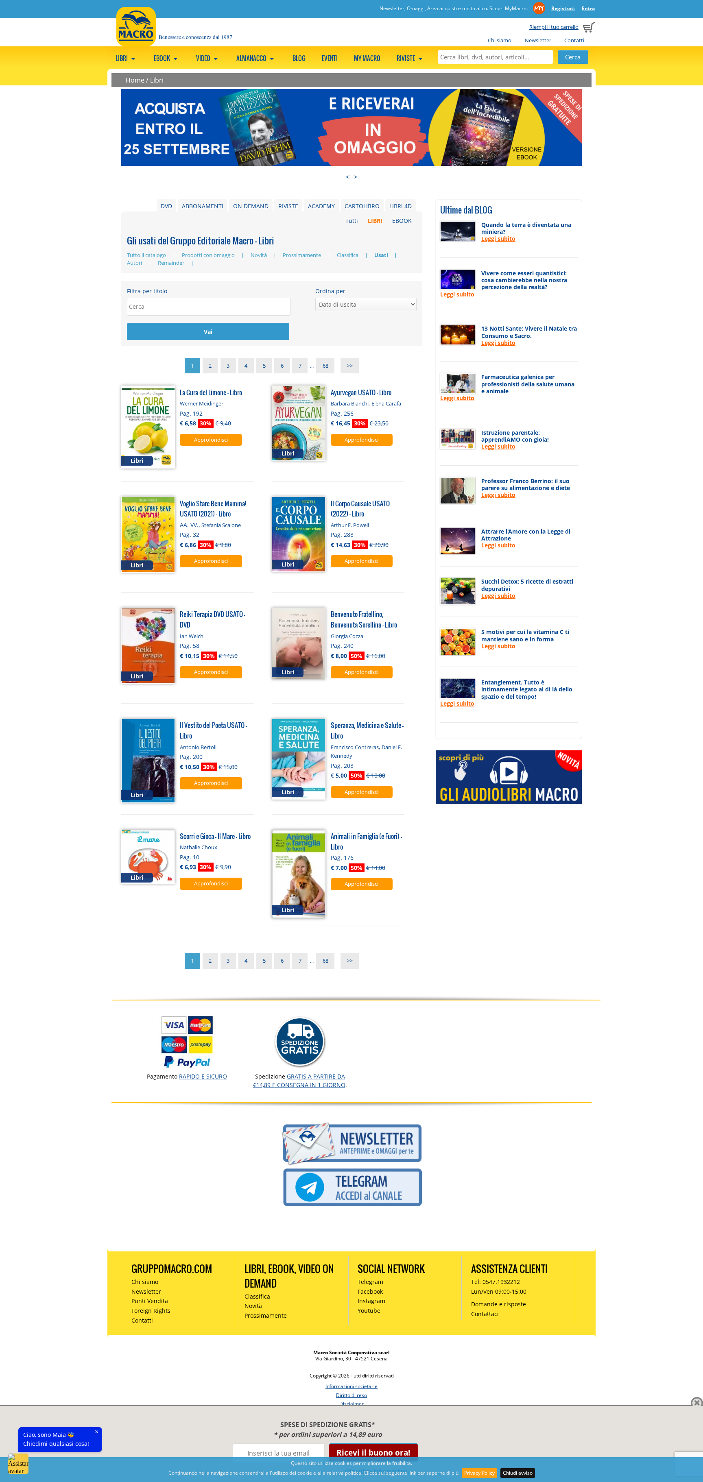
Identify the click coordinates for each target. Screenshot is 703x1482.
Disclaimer (351, 1403)
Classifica (348, 255)
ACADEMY (321, 206)
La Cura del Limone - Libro (211, 392)
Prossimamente (302, 255)
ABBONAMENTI (202, 206)
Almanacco (252, 58)
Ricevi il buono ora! (373, 1452)
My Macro (367, 58)
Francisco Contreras (355, 747)
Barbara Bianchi (350, 403)
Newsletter (538, 40)
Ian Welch (191, 636)
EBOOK (402, 220)
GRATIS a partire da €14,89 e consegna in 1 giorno (299, 1080)
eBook (162, 58)
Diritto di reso (351, 1395)
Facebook (370, 1291)
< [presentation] (347, 176)
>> (350, 365)
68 (325, 365)
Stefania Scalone (221, 525)
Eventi (330, 58)
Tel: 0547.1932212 (495, 1282)
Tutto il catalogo (147, 255)
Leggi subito (498, 238)
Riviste (406, 58)
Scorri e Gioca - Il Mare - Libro (215, 836)
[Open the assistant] (18, 1464)
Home (135, 80)
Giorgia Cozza (347, 636)
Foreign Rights (150, 1310)
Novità (259, 255)
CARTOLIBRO (362, 206)
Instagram (371, 1301)
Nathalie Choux (198, 847)
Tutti (351, 220)
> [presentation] (355, 176)
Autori (135, 262)
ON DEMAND (251, 206)
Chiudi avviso (518, 1472)
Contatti (574, 40)
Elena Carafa (386, 403)
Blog (299, 58)
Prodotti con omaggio (209, 255)
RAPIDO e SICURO (203, 1076)
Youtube (369, 1310)
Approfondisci (211, 439)
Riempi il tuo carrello (554, 27)
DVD (166, 206)
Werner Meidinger (201, 403)
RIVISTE (288, 206)
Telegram (370, 1282)
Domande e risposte (498, 1304)
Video (204, 58)
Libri (122, 58)
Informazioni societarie (351, 1386)
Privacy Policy (479, 1472)
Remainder (172, 262)
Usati (381, 255)
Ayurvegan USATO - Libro (361, 392)
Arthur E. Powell (350, 525)
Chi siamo (499, 40)
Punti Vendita (149, 1301)
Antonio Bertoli (198, 747)
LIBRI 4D (400, 206)
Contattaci (485, 1314)
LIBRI (375, 220)
